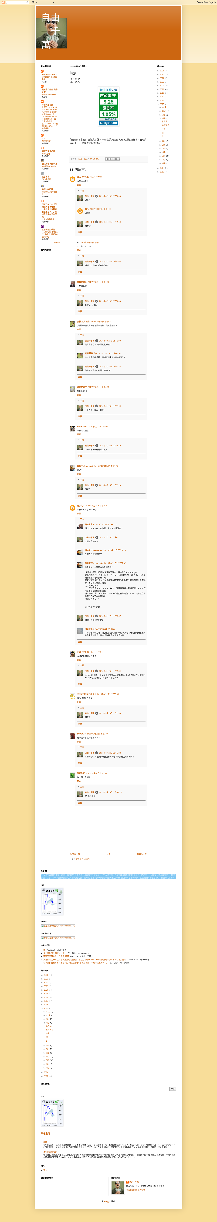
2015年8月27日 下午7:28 (115, 550)
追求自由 (45, 177)
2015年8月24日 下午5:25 (98, 387)
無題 (45, 1142)
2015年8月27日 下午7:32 (115, 563)
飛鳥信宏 (81, 773)
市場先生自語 (47, 105)
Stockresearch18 (50, 74)
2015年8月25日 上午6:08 (110, 341)
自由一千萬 (50, 31)
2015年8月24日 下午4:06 (110, 196)
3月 (164, 156)
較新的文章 (75, 854)
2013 (162, 172)
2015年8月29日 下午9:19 (104, 629)
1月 (164, 163)
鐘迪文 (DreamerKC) (86, 466)
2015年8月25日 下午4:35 (110, 367)
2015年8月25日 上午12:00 (106, 524)
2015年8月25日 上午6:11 (110, 537)
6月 (164, 145)
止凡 (79, 652)
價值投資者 (82, 282)
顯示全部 (57, 242)
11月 (164, 111)
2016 (162, 100)
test (43, 139)
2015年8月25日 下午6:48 (108, 694)
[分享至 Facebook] (115, 159)
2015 (162, 104)
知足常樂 (88, 629)
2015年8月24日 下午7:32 (107, 466)
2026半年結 (46, 179)
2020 (162, 86)
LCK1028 (81, 734)
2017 (162, 97)
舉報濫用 (45, 1133)
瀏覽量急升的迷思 (49, 95)
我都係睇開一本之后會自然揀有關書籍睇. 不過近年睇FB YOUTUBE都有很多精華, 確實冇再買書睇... (85, 960)
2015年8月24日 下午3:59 (93, 177)
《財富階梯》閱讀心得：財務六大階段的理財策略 (50, 234)
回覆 (79, 185)
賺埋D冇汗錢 (47, 189)
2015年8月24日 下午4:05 (110, 262)
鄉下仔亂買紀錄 (48, 151)
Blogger (107, 1201)
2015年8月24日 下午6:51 (99, 427)
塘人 (79, 177)
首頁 (108, 854)
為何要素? (166, 125)
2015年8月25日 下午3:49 (93, 652)
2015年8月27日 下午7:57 (110, 616)
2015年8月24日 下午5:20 (101, 322)
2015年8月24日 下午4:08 (100, 209)
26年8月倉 (46, 154)
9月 (164, 115)
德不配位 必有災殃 (49, 166)
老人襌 (164, 122)
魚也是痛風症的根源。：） (54, 953)
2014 (162, 168)
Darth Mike (82, 427)
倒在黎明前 (46, 141)
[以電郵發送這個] (106, 159)
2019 (162, 89)
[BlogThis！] (109, 159)
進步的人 (81, 506)
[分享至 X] (112, 159)
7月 (164, 141)
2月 (164, 160)
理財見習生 (82, 387)
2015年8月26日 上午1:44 (97, 734)
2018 (162, 93)
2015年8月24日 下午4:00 (91, 243)
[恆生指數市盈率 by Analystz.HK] (58, 926)
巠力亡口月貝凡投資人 (86, 694)
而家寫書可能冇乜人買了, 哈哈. (56, 956)
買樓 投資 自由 (83, 322)
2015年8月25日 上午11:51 (109, 353)
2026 (162, 71)
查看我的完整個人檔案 (135, 1190)
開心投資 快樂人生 (50, 164)
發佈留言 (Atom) (83, 859)
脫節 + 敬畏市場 (48, 219)
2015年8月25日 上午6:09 (110, 406)
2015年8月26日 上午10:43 (97, 773)
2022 (162, 78)
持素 (164, 129)
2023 (162, 74)
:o (44, 950)
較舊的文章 (142, 854)
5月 (164, 148)
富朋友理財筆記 (48, 230)
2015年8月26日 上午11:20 (110, 792)
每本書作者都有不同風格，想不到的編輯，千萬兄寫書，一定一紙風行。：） (75, 963)
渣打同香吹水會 (50, 1152)
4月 (164, 152)
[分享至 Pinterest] (118, 159)
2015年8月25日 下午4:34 (110, 671)
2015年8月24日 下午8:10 (96, 506)
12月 (164, 107)
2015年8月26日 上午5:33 (110, 713)
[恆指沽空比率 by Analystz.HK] (58, 938)
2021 (162, 82)
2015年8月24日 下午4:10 (110, 222)
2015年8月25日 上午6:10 (110, 446)
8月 (164, 118)
